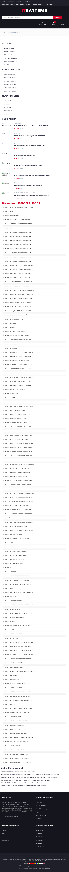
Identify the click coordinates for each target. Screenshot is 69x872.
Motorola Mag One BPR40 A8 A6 (15, 476)
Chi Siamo (39, 802)
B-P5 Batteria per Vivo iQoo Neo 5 (25, 155)
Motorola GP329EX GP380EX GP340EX (17, 692)
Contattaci (50, 4)
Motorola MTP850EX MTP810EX (15, 555)
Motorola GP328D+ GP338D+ (14, 717)
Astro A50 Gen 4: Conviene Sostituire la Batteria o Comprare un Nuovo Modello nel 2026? (31, 774)
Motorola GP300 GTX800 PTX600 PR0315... (18, 207)
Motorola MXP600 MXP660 (13, 534)
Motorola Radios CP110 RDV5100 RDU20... (18, 365)
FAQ (37, 812)
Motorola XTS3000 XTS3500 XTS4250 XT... (18, 385)
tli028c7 (39, 859)
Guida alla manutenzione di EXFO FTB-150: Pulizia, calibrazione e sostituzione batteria (29, 777)
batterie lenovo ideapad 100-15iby (51, 859)
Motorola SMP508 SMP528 (13, 667)
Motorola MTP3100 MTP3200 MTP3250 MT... (19, 468)
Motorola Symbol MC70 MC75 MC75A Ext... (18, 510)
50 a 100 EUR (7, 107)
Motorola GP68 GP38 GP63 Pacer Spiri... (17, 369)
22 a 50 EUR (7, 104)
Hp (3, 837)
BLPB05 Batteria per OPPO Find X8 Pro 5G (28, 185)
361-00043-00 (40, 847)
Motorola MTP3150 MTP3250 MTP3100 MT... (19, 642)
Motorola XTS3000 (10, 323)
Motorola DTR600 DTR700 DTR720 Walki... (18, 307)
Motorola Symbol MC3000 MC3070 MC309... (19, 443)
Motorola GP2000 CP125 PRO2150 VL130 (18, 505)
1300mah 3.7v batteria (10, 87)
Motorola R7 (8, 228)
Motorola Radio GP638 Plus (13, 663)
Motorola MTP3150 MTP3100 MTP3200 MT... (19, 592)
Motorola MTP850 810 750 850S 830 (16, 580)
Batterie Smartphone (9, 51)
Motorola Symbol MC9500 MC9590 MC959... (19, 373)
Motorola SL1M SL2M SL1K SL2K (15, 389)
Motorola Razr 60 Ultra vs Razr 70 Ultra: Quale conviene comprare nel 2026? (26, 780)
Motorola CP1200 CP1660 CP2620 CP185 (18, 708)
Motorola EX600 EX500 (12, 746)
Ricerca (57, 17)
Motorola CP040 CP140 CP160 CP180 (17, 220)
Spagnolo (47, 866)
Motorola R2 (8, 211)
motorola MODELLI (14, 32)
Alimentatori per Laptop (10, 58)
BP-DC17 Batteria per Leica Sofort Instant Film (29, 146)
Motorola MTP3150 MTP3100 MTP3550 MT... (19, 605)
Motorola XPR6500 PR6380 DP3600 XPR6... (19, 493)
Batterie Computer (9, 48)
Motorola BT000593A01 (12, 215)
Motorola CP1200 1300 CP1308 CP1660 (17, 381)
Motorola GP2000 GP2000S (13, 601)
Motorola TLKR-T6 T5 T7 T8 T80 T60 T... (17, 576)
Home (4, 32)
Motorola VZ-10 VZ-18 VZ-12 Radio (16, 315)
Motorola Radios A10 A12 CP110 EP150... (17, 360)
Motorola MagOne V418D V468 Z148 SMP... (18, 302)
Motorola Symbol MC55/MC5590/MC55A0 (18, 522)
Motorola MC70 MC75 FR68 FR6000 (16, 758)
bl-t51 (62, 859)
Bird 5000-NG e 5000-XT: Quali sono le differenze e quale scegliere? (24, 786)
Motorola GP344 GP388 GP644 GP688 (17, 659)
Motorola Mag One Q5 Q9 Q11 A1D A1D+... (18, 646)
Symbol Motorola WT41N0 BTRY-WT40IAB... (19, 518)
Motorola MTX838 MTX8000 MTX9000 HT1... (19, 700)
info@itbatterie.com (11, 816)
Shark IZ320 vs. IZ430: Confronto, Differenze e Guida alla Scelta (22, 783)
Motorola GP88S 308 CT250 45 (14, 563)
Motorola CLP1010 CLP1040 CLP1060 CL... (18, 431)
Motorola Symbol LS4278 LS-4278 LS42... (18, 414)
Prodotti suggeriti (37, 4)
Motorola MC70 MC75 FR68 (13, 319)
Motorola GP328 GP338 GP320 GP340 (17, 696)
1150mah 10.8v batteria (10, 84)
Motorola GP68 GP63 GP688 (14, 617)
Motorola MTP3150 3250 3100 (14, 559)
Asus (3, 834)
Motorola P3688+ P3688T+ (13, 688)
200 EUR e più (8, 114)
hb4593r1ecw (32, 859)
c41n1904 (29, 861)
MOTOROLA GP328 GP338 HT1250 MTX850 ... (19, 501)
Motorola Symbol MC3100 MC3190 (16, 439)
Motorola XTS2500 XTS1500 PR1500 (16, 742)
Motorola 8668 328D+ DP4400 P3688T (17, 584)
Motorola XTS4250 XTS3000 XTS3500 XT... (18, 282)
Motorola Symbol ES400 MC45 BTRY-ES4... (18, 406)
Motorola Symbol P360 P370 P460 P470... (18, 447)
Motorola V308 (9, 621)
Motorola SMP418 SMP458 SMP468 (16, 721)
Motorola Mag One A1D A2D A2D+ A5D (17, 650)
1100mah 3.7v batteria (10, 81)
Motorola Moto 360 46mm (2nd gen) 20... (18, 762)
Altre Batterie (7, 64)
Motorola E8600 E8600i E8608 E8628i (17, 684)
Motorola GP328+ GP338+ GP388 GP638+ (18, 655)
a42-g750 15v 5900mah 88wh (40, 861)
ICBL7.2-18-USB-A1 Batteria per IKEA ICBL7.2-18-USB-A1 (32, 175)
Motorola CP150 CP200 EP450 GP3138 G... (18, 460)
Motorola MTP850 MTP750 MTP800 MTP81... (19, 737)
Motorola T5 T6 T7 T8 (11, 679)
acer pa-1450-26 (14, 859)
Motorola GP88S (10, 572)
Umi (3, 843)
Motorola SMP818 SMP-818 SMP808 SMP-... (19, 671)
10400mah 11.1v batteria (10, 74)
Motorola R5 (8, 543)
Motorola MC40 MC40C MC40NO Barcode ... (19, 377)
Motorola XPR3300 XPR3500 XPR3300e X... (19, 352)
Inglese (37, 866)
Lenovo (4, 830)
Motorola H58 (9, 630)
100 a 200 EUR (8, 110)
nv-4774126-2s (40, 830)
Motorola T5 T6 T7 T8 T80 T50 (14, 725)
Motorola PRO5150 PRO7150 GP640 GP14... (19, 481)
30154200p (39, 840)
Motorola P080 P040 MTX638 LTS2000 (17, 331)
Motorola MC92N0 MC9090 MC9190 (16, 754)
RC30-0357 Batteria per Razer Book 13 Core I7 (29, 165)
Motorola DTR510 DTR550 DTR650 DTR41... (18, 224)
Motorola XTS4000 (10, 675)
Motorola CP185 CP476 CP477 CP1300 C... (18, 497)
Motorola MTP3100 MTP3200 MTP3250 (17, 489)
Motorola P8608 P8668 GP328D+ (15, 733)
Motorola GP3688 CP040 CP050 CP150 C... (18, 485)
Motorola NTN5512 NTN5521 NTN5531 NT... (18, 613)
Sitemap (38, 818)
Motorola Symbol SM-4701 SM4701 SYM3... (18, 452)
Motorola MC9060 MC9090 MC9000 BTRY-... (19, 514)
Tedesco (33, 866)
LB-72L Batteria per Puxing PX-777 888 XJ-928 (29, 136)
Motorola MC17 (9, 398)
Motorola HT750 (9, 327)
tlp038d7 (39, 837)
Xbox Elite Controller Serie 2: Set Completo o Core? (18, 772)
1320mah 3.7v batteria (10, 91)
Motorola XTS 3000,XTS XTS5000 (15, 551)
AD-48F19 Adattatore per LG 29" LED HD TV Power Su (31, 195)
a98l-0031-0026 (23, 859)
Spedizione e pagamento (10, 4)
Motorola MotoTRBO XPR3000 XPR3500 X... (19, 464)
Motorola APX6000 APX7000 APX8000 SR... (19, 290)
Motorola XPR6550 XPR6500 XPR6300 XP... (19, 265)
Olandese (41, 866)
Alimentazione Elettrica (10, 61)
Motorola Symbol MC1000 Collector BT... (18, 427)
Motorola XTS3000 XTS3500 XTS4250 (17, 273)
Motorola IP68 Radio (11, 638)
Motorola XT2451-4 (10, 597)
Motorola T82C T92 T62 (12, 729)
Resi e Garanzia (25, 4)
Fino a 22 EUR (7, 100)
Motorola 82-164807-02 (12, 394)
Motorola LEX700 (10, 402)
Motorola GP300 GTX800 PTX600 (15, 526)
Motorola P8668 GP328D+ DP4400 (16, 547)
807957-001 (39, 843)
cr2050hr (39, 834)
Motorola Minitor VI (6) (12, 609)
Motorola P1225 (9, 704)
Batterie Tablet (8, 54)
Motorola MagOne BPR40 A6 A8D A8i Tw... (18, 311)
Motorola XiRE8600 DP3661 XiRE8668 (17, 713)
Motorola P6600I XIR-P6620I (14, 634)
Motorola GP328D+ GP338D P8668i (16, 539)
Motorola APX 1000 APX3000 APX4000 (17, 626)
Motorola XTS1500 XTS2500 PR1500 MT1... (18, 232)
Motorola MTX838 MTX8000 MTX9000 (17, 336)
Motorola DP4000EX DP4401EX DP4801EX (18, 340)
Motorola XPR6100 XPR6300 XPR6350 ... (17, 472)
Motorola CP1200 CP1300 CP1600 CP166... (18, 298)
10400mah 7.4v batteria (10, 77)
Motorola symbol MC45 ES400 (14, 410)
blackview (5, 840)
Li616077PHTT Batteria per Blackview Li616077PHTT (31, 126)
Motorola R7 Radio (10, 344)
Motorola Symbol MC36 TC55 (14, 750)
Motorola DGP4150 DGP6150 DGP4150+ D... (19, 269)
